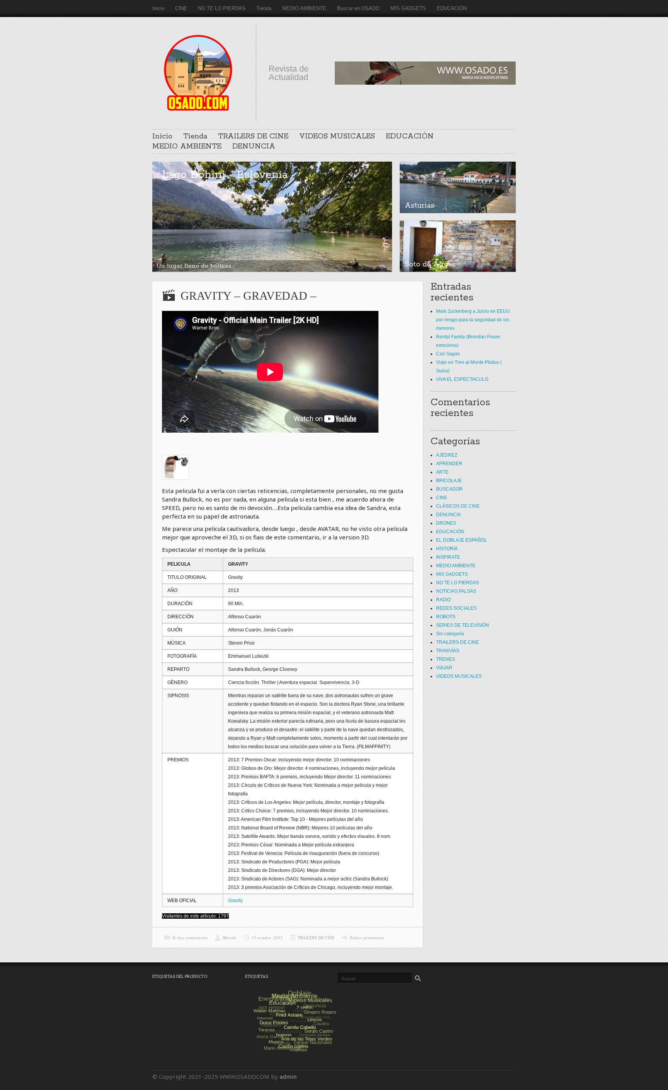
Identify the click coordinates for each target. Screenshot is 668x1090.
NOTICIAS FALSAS (456, 591)
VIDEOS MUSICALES (337, 136)
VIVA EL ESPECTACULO (462, 379)
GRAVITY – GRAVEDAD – (248, 295)
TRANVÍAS (447, 650)
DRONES (446, 523)
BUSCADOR (449, 489)
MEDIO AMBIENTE (304, 8)
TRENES (445, 659)
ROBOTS (445, 616)
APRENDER (449, 463)
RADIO (443, 599)
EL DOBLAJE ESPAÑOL (461, 540)
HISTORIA (447, 548)
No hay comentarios (190, 937)
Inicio (158, 8)
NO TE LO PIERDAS (221, 8)
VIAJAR (444, 667)
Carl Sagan (448, 354)
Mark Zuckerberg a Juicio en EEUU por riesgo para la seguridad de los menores (473, 320)
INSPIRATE (448, 557)
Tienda (263, 8)
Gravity (235, 900)
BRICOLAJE (449, 480)
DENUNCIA (253, 146)
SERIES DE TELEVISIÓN (462, 625)
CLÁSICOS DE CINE (458, 506)
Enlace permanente (367, 937)
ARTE (442, 472)
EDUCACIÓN (452, 8)
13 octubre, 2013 (267, 937)
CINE (181, 8)
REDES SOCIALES (456, 608)
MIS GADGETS (408, 8)
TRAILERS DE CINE (253, 136)
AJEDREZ (446, 455)
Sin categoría (450, 633)
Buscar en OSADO (358, 8)
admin (288, 1076)
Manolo (230, 937)
